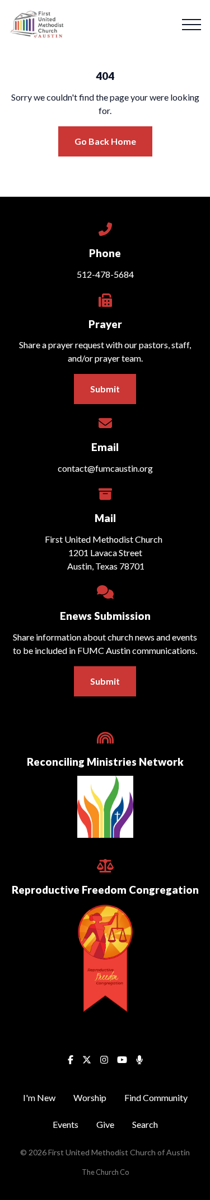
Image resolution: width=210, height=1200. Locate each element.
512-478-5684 (105, 274)
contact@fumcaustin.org (105, 468)
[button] (191, 24)
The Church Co (105, 1172)
